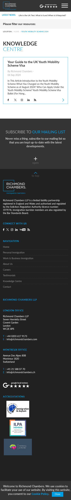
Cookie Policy (40, 494)
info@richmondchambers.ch (19, 372)
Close (57, 494)
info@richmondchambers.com (20, 339)
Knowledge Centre (12, 281)
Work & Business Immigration (18, 258)
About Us (8, 263)
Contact (7, 286)
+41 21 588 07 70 (14, 369)
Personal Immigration (14, 252)
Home (16, 31)
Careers (7, 269)
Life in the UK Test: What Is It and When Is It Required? (42, 15)
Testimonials (9, 275)
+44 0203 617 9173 (15, 336)
